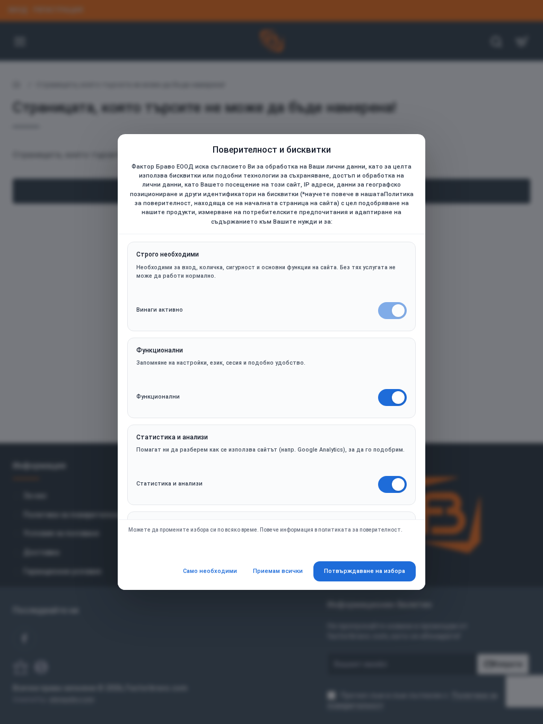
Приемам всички (278, 571)
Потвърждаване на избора (364, 571)
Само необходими (210, 571)
